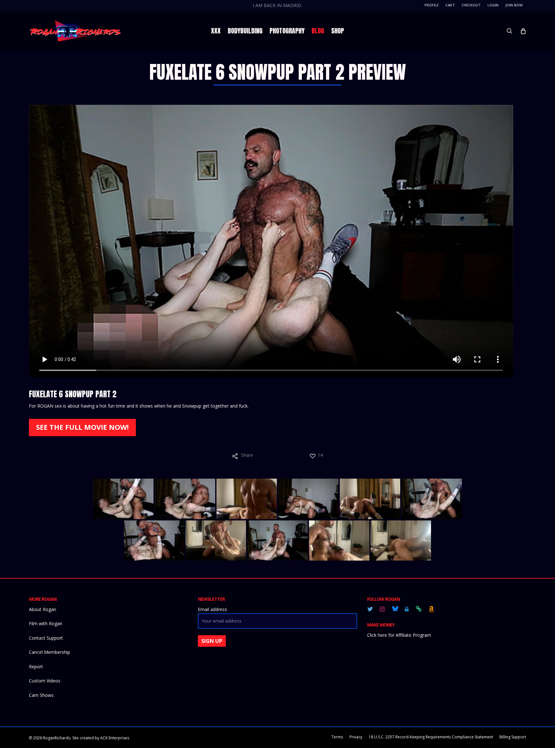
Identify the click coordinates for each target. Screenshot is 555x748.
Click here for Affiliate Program (399, 635)
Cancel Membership (49, 652)
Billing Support (512, 737)
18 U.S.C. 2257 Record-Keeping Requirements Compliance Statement (431, 737)
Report (36, 666)
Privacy (355, 737)
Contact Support (46, 638)
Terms (337, 737)
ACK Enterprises (114, 738)
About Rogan (42, 609)
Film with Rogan (45, 623)
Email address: (213, 609)
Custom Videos (44, 681)
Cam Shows (41, 695)
